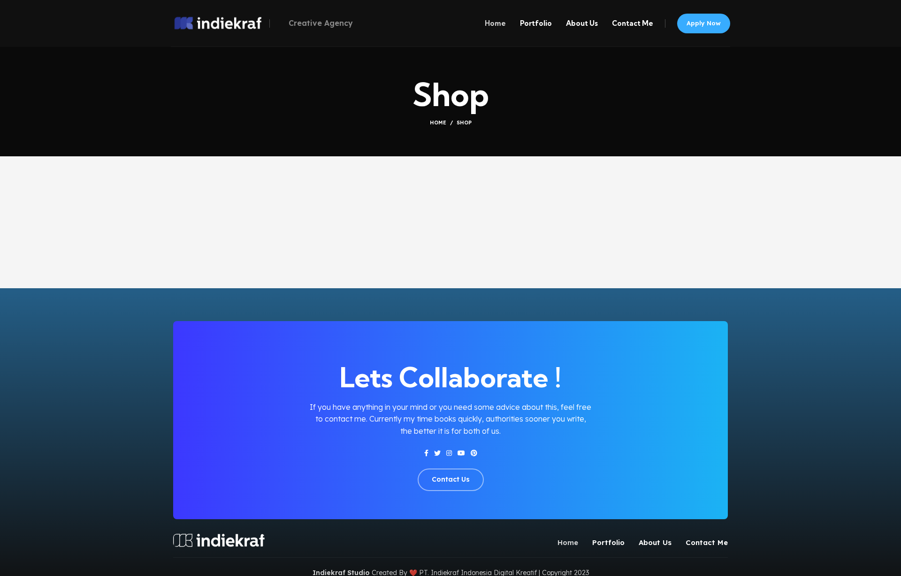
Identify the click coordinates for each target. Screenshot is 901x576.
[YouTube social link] (461, 453)
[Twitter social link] (437, 453)
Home (438, 122)
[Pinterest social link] (474, 453)
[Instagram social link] (449, 453)
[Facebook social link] (426, 453)
